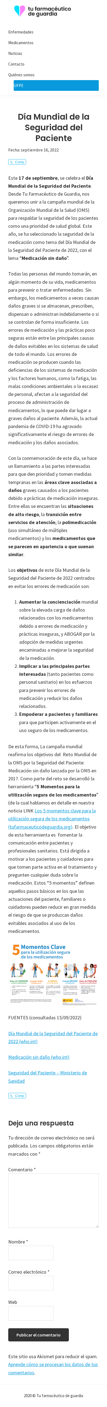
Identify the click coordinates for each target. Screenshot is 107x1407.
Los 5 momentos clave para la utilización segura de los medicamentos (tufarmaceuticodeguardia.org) (52, 818)
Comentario (22, 1169)
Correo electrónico (29, 1272)
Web (12, 1302)
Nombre (18, 1242)
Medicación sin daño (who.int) (38, 1057)
